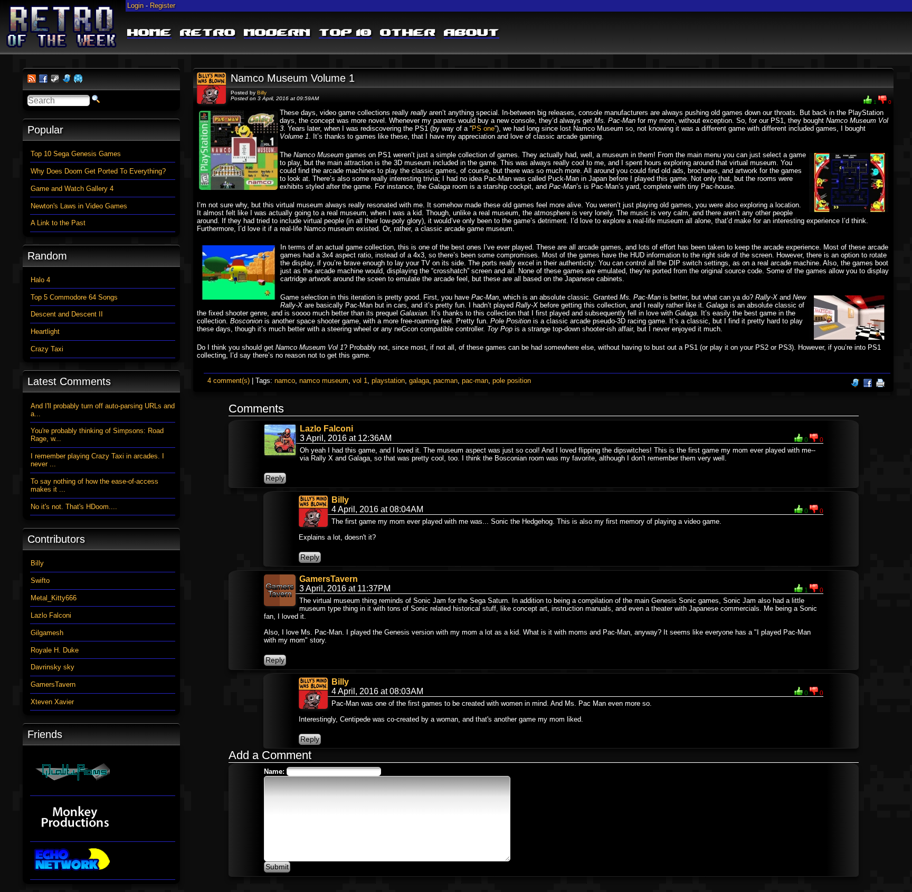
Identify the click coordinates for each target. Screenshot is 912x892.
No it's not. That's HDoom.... (74, 507)
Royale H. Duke (55, 650)
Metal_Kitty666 (54, 598)
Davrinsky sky (52, 667)
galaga (419, 381)
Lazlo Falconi (326, 428)
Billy (262, 92)
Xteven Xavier (52, 702)
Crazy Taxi (47, 349)
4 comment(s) (228, 381)
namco (284, 381)
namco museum (323, 381)
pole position (511, 381)
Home (149, 33)
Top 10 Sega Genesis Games (76, 154)
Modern (277, 33)
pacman (445, 381)
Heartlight (45, 331)
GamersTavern (328, 578)
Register (162, 5)
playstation (388, 381)
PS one (483, 128)
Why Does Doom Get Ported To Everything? (98, 171)
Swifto (40, 580)
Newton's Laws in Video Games (79, 206)
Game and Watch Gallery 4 (72, 189)
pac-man (475, 381)
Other (407, 33)
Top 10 (345, 33)
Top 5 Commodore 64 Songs (74, 297)
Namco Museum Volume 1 (293, 78)
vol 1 (360, 381)
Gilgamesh (47, 633)
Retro (207, 33)
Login (135, 5)
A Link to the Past (58, 223)
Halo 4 (40, 280)
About (471, 33)
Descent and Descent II (67, 314)
